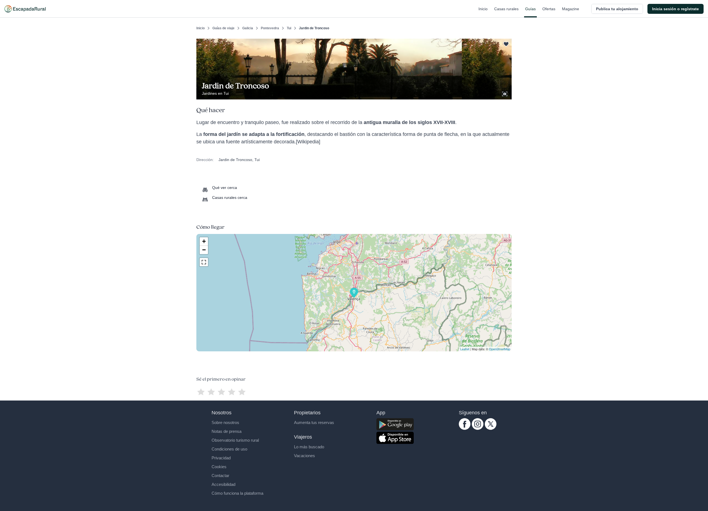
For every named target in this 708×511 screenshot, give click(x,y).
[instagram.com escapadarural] (477, 428)
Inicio (483, 9)
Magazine (570, 9)
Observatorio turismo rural (235, 440)
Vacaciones (304, 455)
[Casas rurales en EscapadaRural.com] (25, 8)
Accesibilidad (223, 484)
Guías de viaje (223, 28)
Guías (530, 9)
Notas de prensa (226, 431)
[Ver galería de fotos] (505, 93)
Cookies (219, 466)
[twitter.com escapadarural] (490, 428)
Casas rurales (506, 9)
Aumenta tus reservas (314, 422)
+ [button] (204, 241)
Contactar (220, 475)
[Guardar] (505, 43)
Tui (289, 28)
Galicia (247, 28)
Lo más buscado (309, 446)
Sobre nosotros (225, 422)
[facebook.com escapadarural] (464, 428)
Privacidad (221, 457)
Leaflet (464, 349)
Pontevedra (270, 28)
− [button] (204, 249)
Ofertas (548, 9)
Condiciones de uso (229, 449)
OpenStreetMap (499, 349)
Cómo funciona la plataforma (237, 493)
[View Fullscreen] (204, 262)
